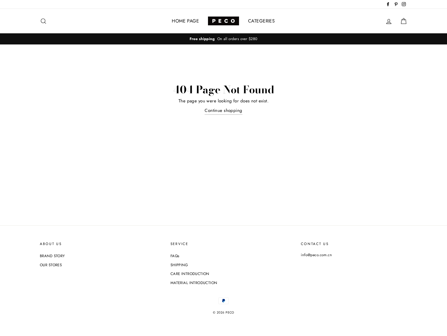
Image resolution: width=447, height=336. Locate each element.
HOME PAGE (185, 21)
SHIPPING (179, 265)
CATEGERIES (261, 21)
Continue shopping (223, 110)
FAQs (175, 255)
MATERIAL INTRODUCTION (193, 282)
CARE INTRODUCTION (189, 273)
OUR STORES (51, 265)
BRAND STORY (52, 255)
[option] (223, 39)
